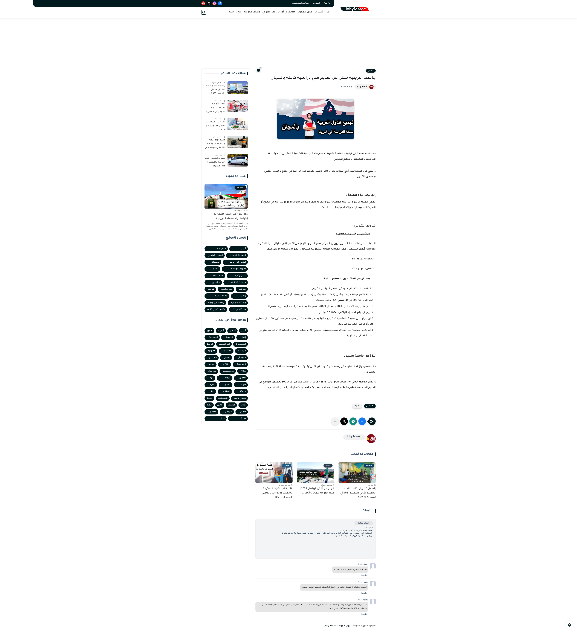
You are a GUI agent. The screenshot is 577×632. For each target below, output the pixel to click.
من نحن (327, 3)
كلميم (243, 412)
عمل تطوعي (269, 12)
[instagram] (214, 3)
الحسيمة (213, 337)
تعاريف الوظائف (238, 269)
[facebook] (220, 3)
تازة (211, 378)
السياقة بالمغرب (237, 255)
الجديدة (229, 337)
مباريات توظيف (238, 282)
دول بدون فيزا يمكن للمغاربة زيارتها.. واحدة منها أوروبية (231, 216)
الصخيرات (227, 351)
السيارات (221, 249)
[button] (362, 421)
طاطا (209, 398)
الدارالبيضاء (224, 344)
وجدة (243, 418)
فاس (219, 405)
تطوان (227, 385)
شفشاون (223, 398)
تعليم (370, 71)
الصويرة (211, 351)
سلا (212, 391)
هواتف (211, 289)
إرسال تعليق (363, 523)
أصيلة (221, 331)
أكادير (209, 331)
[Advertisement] (288, 45)
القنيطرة (212, 358)
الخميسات (241, 344)
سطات (226, 391)
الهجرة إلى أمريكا (238, 262)
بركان (243, 371)
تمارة (212, 385)
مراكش (228, 412)
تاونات (243, 385)
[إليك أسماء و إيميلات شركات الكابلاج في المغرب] (237, 106)
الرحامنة (242, 351)
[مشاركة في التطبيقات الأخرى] (335, 421)
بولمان (242, 378)
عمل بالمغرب (305, 12)
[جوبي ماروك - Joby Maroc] (355, 9)
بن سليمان (228, 371)
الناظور (225, 364)
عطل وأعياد (240, 276)
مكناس (212, 412)
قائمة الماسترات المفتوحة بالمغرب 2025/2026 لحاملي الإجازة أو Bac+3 (277, 493)
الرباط (210, 344)
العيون (227, 358)
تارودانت (226, 378)
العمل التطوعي (215, 255)
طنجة (243, 405)
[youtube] (203, 3)
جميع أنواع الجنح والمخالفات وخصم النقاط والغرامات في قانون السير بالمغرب (215, 144)
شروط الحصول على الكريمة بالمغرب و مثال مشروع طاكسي (215, 162)
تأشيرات (319, 12)
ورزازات (221, 418)
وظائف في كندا (239, 309)
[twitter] (209, 3)
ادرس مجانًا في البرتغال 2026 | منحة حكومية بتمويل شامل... (317, 490)
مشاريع (216, 282)
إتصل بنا (316, 3)
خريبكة (243, 391)
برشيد (212, 364)
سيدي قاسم (240, 398)
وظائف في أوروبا (286, 12)
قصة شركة (218, 276)
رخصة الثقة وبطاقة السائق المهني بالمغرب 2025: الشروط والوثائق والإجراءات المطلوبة (215, 90)
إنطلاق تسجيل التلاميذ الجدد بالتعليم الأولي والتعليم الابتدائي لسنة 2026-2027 (358, 493)
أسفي (233, 331)
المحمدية (241, 364)
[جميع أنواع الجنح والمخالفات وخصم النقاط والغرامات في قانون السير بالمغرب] (237, 142)
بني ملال (212, 371)
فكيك (209, 405)
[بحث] (203, 12)
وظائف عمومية (252, 12)
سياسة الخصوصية (300, 3)
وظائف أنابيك (220, 296)
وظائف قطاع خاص (216, 309)
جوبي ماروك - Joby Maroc (337, 626)
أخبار (328, 12)
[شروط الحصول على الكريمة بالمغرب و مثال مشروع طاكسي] (237, 160)
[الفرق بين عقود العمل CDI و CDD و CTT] (237, 124)
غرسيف (231, 405)
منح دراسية (235, 12)
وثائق (243, 296)
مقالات (242, 289)
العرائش (242, 358)
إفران (243, 337)
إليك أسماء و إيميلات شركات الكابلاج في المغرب (215, 108)
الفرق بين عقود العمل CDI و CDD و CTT (215, 126)
